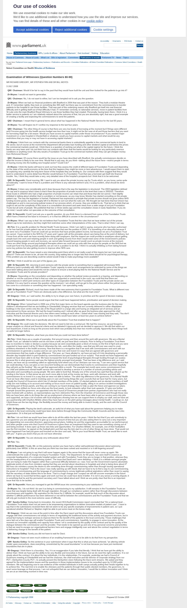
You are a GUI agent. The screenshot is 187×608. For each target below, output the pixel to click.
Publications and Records (61, 62)
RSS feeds (128, 41)
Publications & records (90, 57)
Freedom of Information (42, 603)
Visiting (94, 53)
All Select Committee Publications (101, 62)
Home (9, 53)
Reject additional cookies (71, 29)
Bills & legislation (58, 57)
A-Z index (9, 603)
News (118, 57)
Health (140, 62)
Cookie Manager (108, 603)
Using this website (64, 603)
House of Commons (15, 57)
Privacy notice (86, 603)
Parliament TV (108, 57)
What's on (45, 57)
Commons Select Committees (125, 62)
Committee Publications (80, 62)
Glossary (18, 603)
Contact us (139, 41)
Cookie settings (103, 29)
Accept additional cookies (32, 29)
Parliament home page (24, 62)
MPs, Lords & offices (47, 53)
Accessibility (104, 41)
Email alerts (117, 41)
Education (104, 53)
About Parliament (68, 53)
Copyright (76, 603)
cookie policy (94, 20)
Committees (73, 57)
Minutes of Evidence (44, 68)
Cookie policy (97, 603)
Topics (126, 57)
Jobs (54, 603)
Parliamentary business (25, 53)
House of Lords (32, 57)
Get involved (83, 53)
